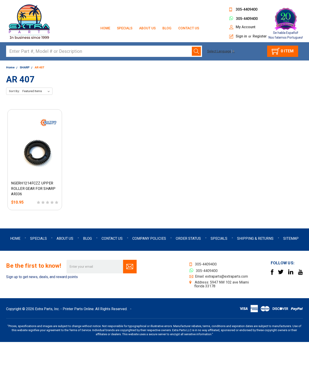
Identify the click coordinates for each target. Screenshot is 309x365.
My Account (245, 27)
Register (260, 36)
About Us (147, 28)
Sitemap (291, 238)
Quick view (23, 174)
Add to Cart (43, 174)
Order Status (188, 238)
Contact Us (188, 28)
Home (105, 28)
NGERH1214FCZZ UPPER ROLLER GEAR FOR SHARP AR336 (33, 188)
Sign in (241, 36)
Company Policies (149, 238)
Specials (124, 28)
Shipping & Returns (255, 238)
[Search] (196, 51)
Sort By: (14, 91)
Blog (166, 28)
